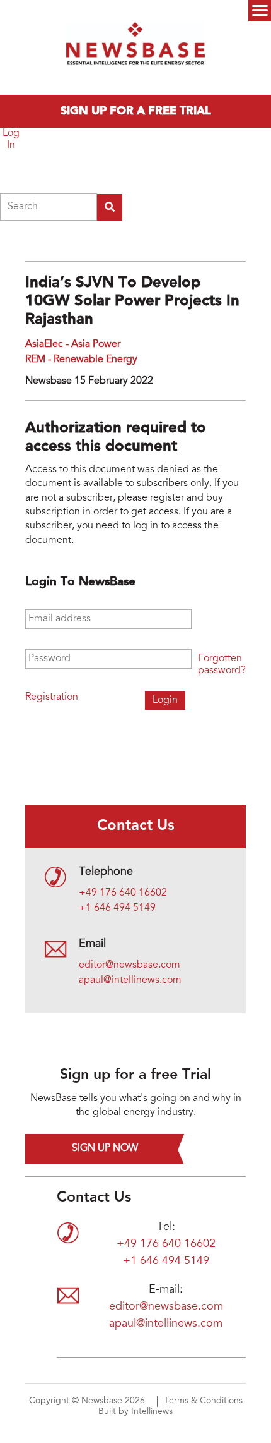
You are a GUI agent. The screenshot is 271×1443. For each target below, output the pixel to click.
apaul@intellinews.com (130, 980)
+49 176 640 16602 (123, 893)
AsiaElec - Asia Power (72, 344)
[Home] (135, 47)
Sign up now (105, 1148)
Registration (51, 697)
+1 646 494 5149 (117, 908)
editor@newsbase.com (129, 965)
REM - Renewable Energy (81, 360)
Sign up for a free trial (136, 111)
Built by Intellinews (135, 1412)
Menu (259, 10)
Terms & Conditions (203, 1401)
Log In (11, 139)
